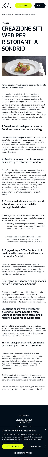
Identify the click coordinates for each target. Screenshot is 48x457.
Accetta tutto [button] (13, 446)
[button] (40, 5)
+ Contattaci (23, 5)
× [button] (45, 429)
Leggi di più (15, 442)
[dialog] (24, 442)
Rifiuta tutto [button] (35, 446)
